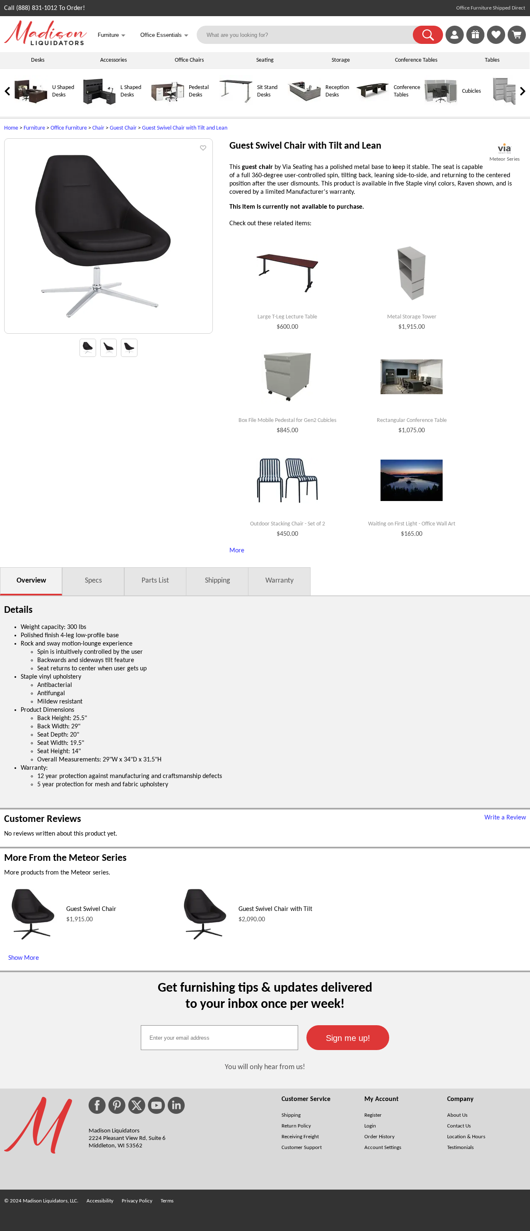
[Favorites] (496, 42)
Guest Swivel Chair (91, 909)
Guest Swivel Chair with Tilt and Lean (184, 128)
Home (11, 128)
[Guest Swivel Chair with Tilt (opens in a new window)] (205, 941)
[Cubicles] (441, 107)
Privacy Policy (137, 1201)
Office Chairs (189, 60)
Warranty (279, 581)
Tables (492, 60)
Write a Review (505, 817)
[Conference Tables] (372, 107)
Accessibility (100, 1201)
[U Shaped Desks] (31, 107)
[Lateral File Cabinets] (509, 107)
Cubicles (471, 91)
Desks (37, 60)
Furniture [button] (111, 35)
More (236, 550)
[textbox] (219, 1037)
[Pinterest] (116, 1105)
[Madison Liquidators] (45, 43)
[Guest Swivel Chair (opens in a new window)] (33, 941)
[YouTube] (156, 1105)
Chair (98, 128)
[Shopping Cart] (517, 35)
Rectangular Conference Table (412, 420)
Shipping (217, 581)
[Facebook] (97, 1105)
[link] (517, 35)
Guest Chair (123, 128)
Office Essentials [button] (164, 35)
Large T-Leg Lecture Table (287, 317)
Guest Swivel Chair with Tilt (275, 909)
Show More (23, 958)
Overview (31, 581)
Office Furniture (69, 128)
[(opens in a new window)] (504, 148)
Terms (167, 1201)
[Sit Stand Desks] (236, 107)
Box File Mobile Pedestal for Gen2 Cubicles (287, 420)
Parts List (155, 581)
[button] (428, 35)
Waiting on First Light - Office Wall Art (411, 524)
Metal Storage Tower (411, 317)
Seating (265, 60)
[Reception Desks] (304, 107)
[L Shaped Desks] (99, 107)
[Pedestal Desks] (167, 107)
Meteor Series (504, 159)
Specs (93, 581)
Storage (341, 60)
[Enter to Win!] (475, 42)
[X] (136, 1105)
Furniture (34, 128)
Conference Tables (416, 60)
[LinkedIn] (176, 1105)
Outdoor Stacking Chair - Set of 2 (287, 524)
